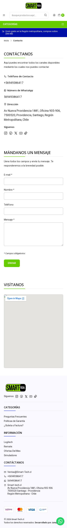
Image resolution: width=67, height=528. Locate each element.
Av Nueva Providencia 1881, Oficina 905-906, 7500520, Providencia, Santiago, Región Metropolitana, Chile (32, 115)
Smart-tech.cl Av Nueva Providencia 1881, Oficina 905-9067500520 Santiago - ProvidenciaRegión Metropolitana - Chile (30, 489)
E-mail (8, 175)
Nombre (9, 190)
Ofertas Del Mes (12, 451)
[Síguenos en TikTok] (25, 133)
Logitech (8, 442)
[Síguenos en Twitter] (16, 133)
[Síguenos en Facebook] (11, 133)
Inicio (6, 41)
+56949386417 (13, 82)
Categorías (10, 24)
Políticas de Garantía (14, 421)
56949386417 (13, 96)
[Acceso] (54, 15)
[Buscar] (45, 15)
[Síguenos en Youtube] (21, 133)
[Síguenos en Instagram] (5, 133)
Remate (8, 446)
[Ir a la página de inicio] (33, 5)
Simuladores (10, 455)
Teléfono (8, 205)
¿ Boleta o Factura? (13, 425)
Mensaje (9, 220)
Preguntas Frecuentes (15, 416)
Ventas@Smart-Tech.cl (19, 472)
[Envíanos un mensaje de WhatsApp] (60, 521)
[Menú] (4, 15)
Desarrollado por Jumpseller (49, 522)
